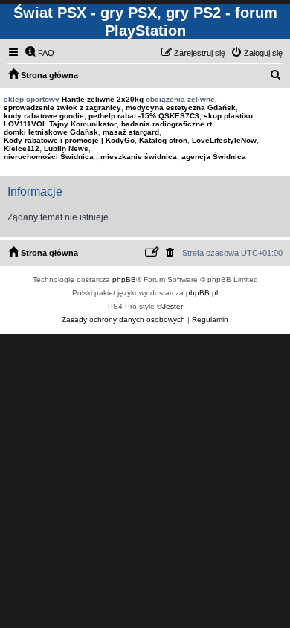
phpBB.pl (202, 293)
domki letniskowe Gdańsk (51, 132)
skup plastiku (228, 116)
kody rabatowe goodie (44, 116)
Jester (172, 306)
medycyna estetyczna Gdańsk (181, 107)
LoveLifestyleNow (224, 140)
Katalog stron (163, 140)
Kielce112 (21, 148)
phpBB (124, 279)
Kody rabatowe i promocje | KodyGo (69, 140)
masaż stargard (131, 132)
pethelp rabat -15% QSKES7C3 (143, 116)
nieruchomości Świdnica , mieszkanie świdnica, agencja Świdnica (125, 157)
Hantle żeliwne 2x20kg (103, 99)
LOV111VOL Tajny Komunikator (60, 124)
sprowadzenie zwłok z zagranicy (62, 107)
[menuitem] (39, 53)
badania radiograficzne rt (166, 124)
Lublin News (66, 148)
